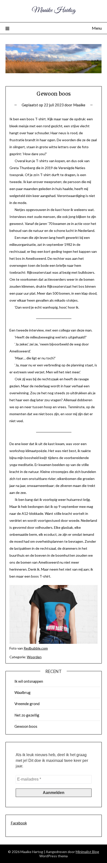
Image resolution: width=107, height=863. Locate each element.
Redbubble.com (36, 648)
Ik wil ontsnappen (28, 681)
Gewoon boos (25, 726)
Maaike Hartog (53, 10)
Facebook (19, 823)
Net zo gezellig (26, 715)
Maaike (79, 105)
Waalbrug (22, 692)
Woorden (34, 657)
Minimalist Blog (87, 852)
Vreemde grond (27, 703)
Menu (97, 28)
